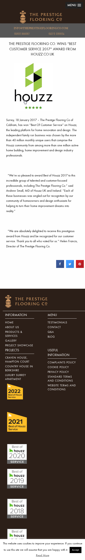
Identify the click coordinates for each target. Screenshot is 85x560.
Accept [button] (75, 550)
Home (9, 322)
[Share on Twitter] (70, 267)
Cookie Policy (58, 367)
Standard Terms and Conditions (60, 378)
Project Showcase (19, 345)
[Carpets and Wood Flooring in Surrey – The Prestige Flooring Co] (41, 17)
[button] (74, 5)
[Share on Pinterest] (80, 267)
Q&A (51, 332)
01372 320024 (56, 33)
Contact (54, 327)
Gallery (11, 340)
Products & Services (13, 334)
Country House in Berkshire (19, 368)
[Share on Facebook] (60, 267)
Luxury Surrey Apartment (15, 377)
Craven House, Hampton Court (17, 359)
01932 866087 (22, 33)
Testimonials (57, 322)
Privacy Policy (58, 372)
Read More (42, 555)
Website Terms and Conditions (62, 387)
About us (12, 327)
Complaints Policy (62, 362)
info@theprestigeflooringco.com (41, 28)
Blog (51, 336)
